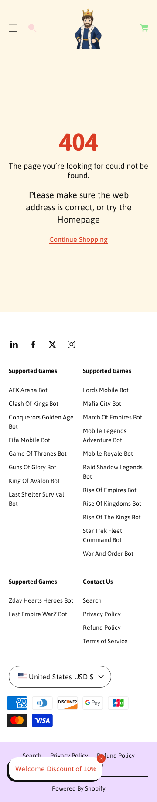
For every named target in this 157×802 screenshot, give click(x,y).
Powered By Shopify (79, 788)
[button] (13, 28)
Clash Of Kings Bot (33, 403)
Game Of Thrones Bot (38, 453)
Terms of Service (105, 641)
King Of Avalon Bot (34, 480)
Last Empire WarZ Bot (38, 613)
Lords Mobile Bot (106, 390)
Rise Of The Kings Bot (112, 517)
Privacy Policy (102, 613)
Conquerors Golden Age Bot (41, 422)
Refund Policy (102, 627)
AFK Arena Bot (28, 390)
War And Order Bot (108, 553)
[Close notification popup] (101, 758)
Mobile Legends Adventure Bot (104, 435)
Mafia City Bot (102, 403)
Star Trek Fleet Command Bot (102, 535)
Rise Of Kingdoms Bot (112, 503)
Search (92, 600)
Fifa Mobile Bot (29, 440)
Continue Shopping (78, 239)
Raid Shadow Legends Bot (113, 472)
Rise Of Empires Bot (110, 489)
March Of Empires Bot (112, 417)
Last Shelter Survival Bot (36, 499)
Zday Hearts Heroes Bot (41, 600)
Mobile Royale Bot (108, 453)
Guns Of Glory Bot (32, 467)
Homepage (78, 219)
